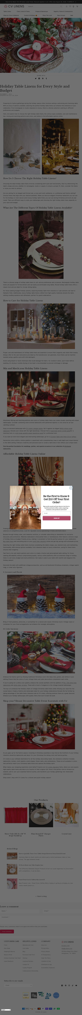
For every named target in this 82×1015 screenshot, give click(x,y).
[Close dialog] (71, 487)
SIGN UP (57, 518)
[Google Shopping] (18, 216)
